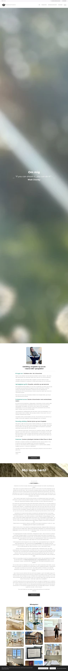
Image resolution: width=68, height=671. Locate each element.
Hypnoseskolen (38, 543)
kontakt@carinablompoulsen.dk (55, 0)
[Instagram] (3, 1)
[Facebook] (5, 1)
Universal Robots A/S (42, 559)
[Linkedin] (2, 1)
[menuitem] (39, 5)
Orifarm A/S (15, 530)
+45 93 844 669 (64, 0)
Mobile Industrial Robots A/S (30, 559)
